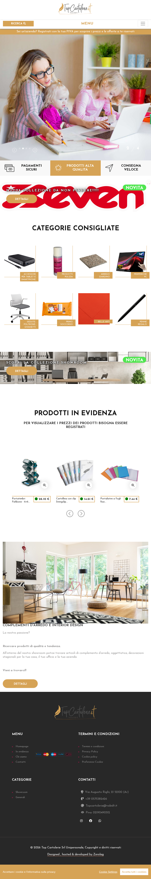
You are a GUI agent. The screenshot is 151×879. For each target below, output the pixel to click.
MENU (87, 23)
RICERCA (17, 23)
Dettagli (21, 199)
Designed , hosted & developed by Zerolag (75, 854)
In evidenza (22, 751)
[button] (19, 148)
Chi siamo (21, 756)
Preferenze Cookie (92, 762)
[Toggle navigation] (143, 23)
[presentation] (14, 150)
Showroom (21, 792)
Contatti (21, 762)
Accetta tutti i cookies (134, 871)
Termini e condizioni (93, 746)
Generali (20, 797)
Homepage (22, 746)
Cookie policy (89, 756)
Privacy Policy (90, 751)
